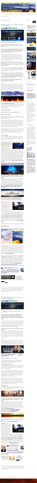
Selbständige (13, 288)
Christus (15, 289)
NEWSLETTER (16, 14)
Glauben (8, 288)
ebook (18, 287)
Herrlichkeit (11, 290)
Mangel (16, 290)
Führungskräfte (4, 288)
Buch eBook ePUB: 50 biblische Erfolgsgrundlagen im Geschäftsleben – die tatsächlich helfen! (31, 142)
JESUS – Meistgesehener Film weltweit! (8, 103)
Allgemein (13, 287)
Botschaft (12, 289)
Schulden (21, 290)
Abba (5, 289)
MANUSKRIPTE (27, 14)
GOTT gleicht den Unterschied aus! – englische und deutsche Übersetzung (12, 298)
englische (2, 290)
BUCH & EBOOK (10, 14)
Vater (9, 291)
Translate (34, 28)
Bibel (15, 287)
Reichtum (18, 290)
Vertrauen (6, 469)
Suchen (28, 20)
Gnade (6, 290)
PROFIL (5, 14)
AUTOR (32, 14)
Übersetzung (7, 291)
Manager (10, 288)
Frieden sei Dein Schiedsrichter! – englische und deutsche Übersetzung (31, 120)
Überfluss (3, 291)
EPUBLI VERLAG (22, 14)
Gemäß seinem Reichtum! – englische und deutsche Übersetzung (12, 25)
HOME (2, 14)
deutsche (18, 289)
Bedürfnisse (7, 289)
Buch (16, 287)
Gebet (4, 290)
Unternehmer (17, 288)
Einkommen (21, 289)
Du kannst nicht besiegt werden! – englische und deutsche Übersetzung (31, 117)
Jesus (13, 290)
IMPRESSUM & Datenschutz (5, 16)
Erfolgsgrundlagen (18, 465)
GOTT (8, 290)
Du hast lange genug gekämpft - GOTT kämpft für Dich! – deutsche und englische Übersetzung (31, 138)
